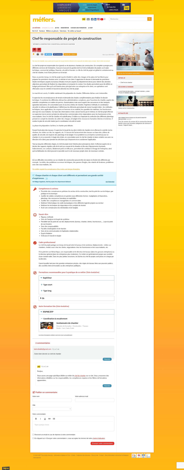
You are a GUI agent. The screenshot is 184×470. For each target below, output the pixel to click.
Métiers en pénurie (52, 31)
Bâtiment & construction (41, 44)
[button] (36, 419)
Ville (33, 405)
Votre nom (36, 396)
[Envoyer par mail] (42, 54)
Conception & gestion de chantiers (63, 44)
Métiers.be (43, 19)
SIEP (39, 455)
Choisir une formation (78, 28)
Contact (101, 455)
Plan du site (94, 455)
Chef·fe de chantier (126, 82)
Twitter (49, 54)
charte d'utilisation (99, 438)
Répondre (107, 359)
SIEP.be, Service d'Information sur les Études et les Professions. (6, 468)
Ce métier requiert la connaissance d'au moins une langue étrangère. (56, 169)
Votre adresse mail (81, 396)
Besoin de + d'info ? (70, 54)
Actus (57, 28)
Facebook (59, 54)
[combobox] (52, 409)
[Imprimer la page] (38, 54)
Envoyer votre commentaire (102, 443)
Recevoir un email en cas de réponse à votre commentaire (54, 434)
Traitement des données (83, 455)
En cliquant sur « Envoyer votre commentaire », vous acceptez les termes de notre (69, 438)
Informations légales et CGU (62, 455)
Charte (73, 455)
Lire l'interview (110, 182)
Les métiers (36, 28)
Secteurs (42, 31)
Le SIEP (90, 28)
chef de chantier (80, 376)
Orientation (65, 28)
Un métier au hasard (74, 31)
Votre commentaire (39, 414)
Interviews (63, 31)
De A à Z (35, 31)
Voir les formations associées (130, 73)
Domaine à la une (47, 28)
